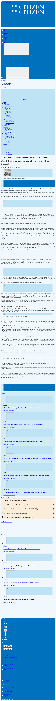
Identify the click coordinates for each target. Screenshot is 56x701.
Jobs (5, 41)
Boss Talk (8, 117)
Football (8, 108)
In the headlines (6, 522)
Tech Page (8, 132)
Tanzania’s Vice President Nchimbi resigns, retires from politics (24, 157)
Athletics (8, 111)
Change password (8, 84)
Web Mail (6, 665)
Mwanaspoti (6, 692)
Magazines (6, 38)
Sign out (5, 87)
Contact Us (6, 655)
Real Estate (9, 131)
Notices (5, 42)
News (5, 30)
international (9, 106)
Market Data (6, 39)
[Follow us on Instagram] (5, 639)
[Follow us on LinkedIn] (5, 627)
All (1, 615)
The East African (7, 694)
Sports (5, 31)
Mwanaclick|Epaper (8, 664)
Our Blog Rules (7, 672)
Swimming (8, 112)
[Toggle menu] (1, 1)
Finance (8, 115)
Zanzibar (6, 37)
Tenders (8, 142)
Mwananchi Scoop (8, 691)
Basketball (8, 109)
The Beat (8, 134)
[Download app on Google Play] (8, 647)
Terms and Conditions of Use (10, 670)
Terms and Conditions (9, 677)
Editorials (8, 120)
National (8, 104)
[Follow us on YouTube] (5, 631)
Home (5, 29)
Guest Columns (10, 123)
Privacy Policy (7, 679)
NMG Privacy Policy (8, 668)
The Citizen (6, 688)
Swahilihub (6, 695)
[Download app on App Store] (8, 650)
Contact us (6, 662)
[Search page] (11, 26)
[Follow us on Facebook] (5, 635)
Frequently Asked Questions (10, 657)
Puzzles (5, 35)
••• (1, 77)
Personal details (7, 83)
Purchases (6, 85)
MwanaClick (8, 2)
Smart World (9, 136)
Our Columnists (10, 121)
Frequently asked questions (10, 666)
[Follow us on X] (5, 623)
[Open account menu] (17, 73)
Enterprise (8, 116)
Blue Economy (9, 129)
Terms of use (6, 669)
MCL (2, 2)
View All (3, 534)
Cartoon (8, 124)
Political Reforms (10, 137)
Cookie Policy (7, 680)
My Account (3, 80)
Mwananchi (6, 690)
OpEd (5, 34)
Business (6, 33)
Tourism (8, 128)
